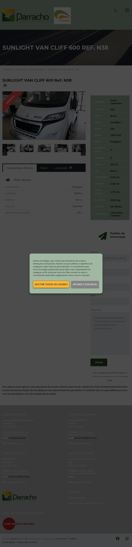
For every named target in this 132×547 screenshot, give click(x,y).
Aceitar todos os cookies (51, 284)
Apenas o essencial (85, 284)
